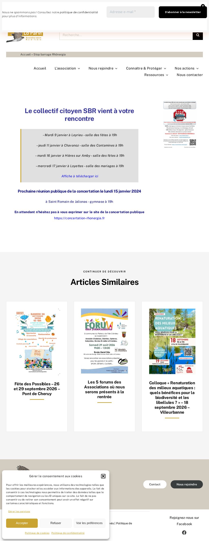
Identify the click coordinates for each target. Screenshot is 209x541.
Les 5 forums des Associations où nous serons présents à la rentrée (104, 389)
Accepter (22, 523)
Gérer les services (19, 511)
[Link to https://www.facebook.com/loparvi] (184, 532)
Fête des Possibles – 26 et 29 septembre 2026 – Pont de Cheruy (37, 388)
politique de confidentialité (79, 12)
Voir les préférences (89, 523)
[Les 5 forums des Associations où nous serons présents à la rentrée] (104, 311)
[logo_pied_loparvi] (21, 467)
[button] (103, 476)
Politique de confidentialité (67, 533)
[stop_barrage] (180, 102)
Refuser (55, 523)
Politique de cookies (37, 533)
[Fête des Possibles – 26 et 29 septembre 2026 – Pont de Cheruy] (36, 311)
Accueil (25, 54)
